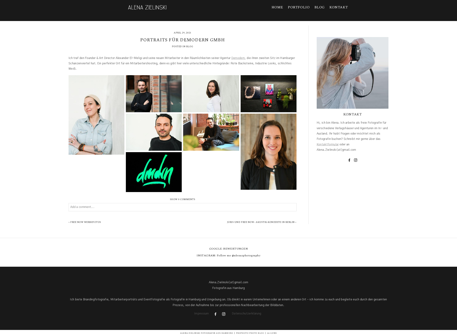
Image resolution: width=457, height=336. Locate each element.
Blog (319, 7)
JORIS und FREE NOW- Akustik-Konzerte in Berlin (261, 222)
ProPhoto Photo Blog (250, 333)
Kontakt (338, 7)
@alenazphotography (246, 255)
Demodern (238, 58)
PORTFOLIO (299, 7)
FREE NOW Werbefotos (85, 222)
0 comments (182, 199)
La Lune (272, 333)
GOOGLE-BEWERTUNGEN (228, 249)
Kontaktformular (328, 144)
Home (277, 7)
